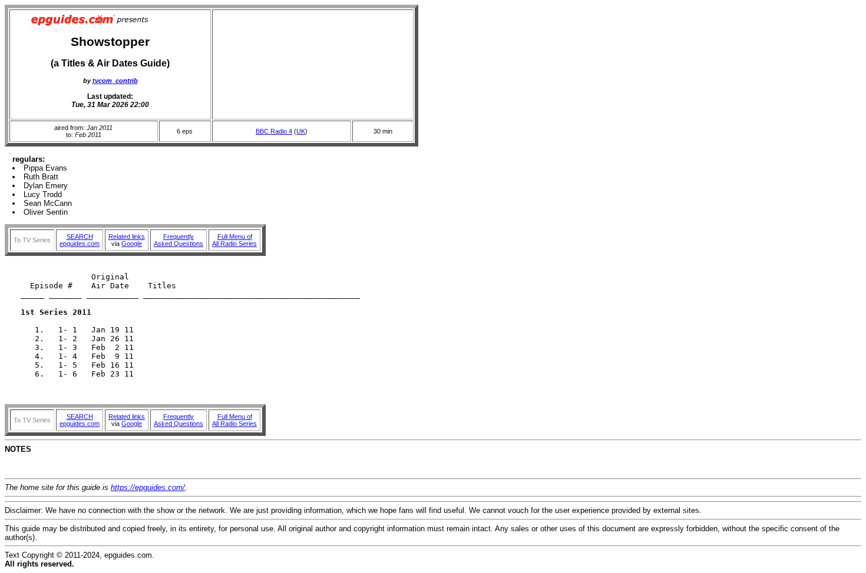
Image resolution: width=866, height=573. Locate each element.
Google (131, 243)
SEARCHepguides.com (80, 240)
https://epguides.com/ (148, 487)
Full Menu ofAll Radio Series (234, 240)
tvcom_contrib (115, 80)
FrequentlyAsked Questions (178, 240)
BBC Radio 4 (274, 131)
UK (300, 131)
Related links (126, 236)
